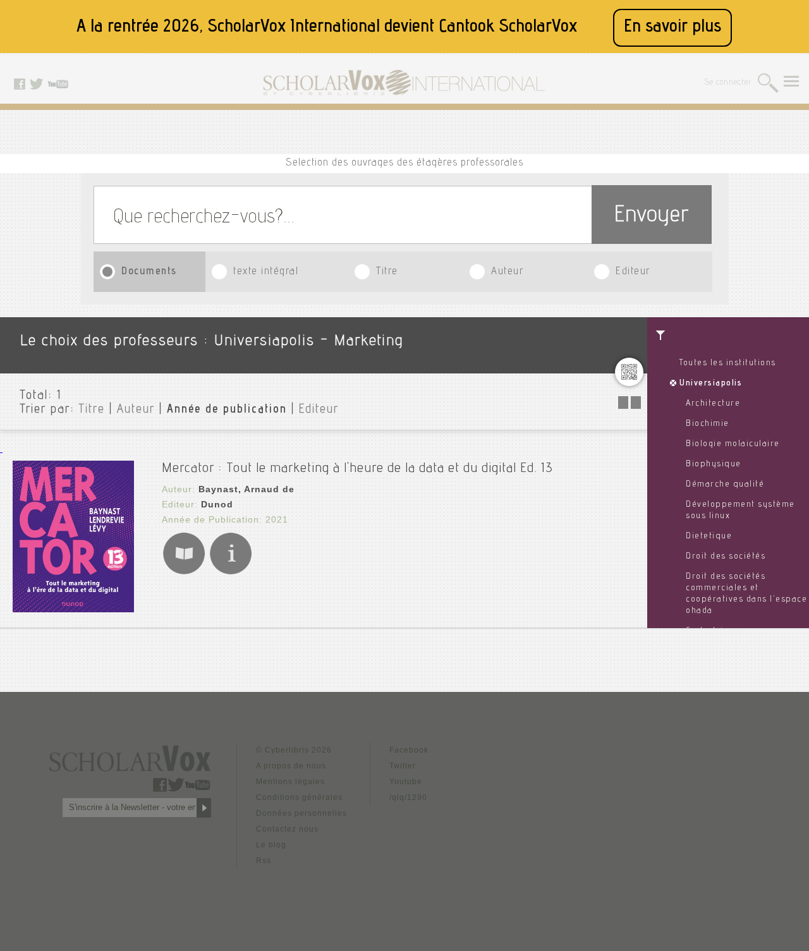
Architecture (713, 403)
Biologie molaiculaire (733, 444)
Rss (263, 860)
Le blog (271, 844)
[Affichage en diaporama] (630, 405)
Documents (149, 272)
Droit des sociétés (725, 556)
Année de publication (227, 410)
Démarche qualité (725, 484)
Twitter (402, 765)
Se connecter (728, 83)
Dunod (217, 504)
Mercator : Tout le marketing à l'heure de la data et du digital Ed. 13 (357, 469)
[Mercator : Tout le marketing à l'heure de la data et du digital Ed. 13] (73, 608)
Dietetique (709, 536)
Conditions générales (299, 797)
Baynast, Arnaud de (246, 489)
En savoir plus (672, 27)
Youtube (405, 781)
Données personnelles (301, 813)
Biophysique (713, 464)
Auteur (507, 272)
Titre (387, 272)
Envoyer (651, 216)
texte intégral (265, 272)
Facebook (409, 750)
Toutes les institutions (727, 363)
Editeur (633, 272)
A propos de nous (291, 765)
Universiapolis (710, 383)
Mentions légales (290, 781)
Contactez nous (287, 829)
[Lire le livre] (184, 572)
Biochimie (707, 424)
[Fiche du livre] (231, 572)
